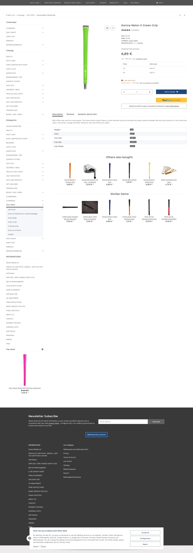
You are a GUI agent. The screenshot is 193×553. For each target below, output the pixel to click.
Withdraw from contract (96, 435)
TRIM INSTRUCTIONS (14, 302)
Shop (8, 343)
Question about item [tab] (87, 114)
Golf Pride (11, 210)
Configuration (145, 538)
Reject (145, 544)
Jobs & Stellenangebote (14, 281)
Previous (12, 376)
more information (172, 106)
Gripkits (11, 234)
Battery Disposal (69, 469)
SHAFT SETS (10, 36)
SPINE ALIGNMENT (13, 290)
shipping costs (141, 59)
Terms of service (69, 457)
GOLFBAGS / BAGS (13, 89)
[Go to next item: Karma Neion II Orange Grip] (184, 15)
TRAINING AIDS (11, 110)
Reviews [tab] (70, 114)
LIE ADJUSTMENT (12, 298)
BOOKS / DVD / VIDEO (14, 114)
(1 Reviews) (135, 30)
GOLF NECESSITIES (13, 98)
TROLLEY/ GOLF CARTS (14, 94)
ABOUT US (10, 315)
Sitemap (66, 465)
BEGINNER (10, 143)
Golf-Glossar (10, 331)
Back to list (11, 15)
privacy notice (54, 423)
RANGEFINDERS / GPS (14, 77)
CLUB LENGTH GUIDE (14, 286)
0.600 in (132, 138)
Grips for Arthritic (14, 230)
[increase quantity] (149, 92)
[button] (24, 28)
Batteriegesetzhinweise (72, 477)
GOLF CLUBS (10, 61)
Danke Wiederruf (12, 263)
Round (132, 146)
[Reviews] (25, 390)
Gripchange (12, 218)
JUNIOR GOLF (11, 73)
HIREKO (9, 339)
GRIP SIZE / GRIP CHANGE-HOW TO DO (20, 277)
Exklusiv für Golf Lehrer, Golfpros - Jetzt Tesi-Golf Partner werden (24, 268)
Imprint (35, 546)
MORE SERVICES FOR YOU (15, 306)
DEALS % (9, 56)
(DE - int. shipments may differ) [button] (149, 83)
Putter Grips (12, 222)
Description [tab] (57, 114)
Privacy (43, 546)
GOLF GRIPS (133, 41)
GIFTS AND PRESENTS (14, 102)
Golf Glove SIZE (11, 294)
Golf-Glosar (10, 273)
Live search (67, 461)
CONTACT (9, 319)
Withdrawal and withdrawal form (75, 449)
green (132, 133)
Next (38, 376)
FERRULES (10, 41)
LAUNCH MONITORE (13, 126)
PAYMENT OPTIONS (13, 323)
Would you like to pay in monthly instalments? (154, 106)
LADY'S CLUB (11, 69)
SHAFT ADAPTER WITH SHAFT (17, 65)
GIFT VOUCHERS (12, 106)
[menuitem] (35, 2)
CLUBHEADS (10, 28)
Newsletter (10, 335)
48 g (131, 129)
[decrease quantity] (123, 92)
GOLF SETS (10, 85)
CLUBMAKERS (11, 196)
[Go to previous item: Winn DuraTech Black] (180, 15)
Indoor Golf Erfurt (12, 310)
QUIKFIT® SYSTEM (13, 81)
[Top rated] (42, 349)
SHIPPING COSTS (12, 327)
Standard (133, 142)
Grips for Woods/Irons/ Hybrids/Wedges (23, 214)
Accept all (145, 533)
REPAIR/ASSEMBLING (14, 45)
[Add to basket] (54, 22)
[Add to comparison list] (107, 28)
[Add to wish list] (113, 28)
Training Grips (13, 226)
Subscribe (156, 422)
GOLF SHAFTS (11, 32)
